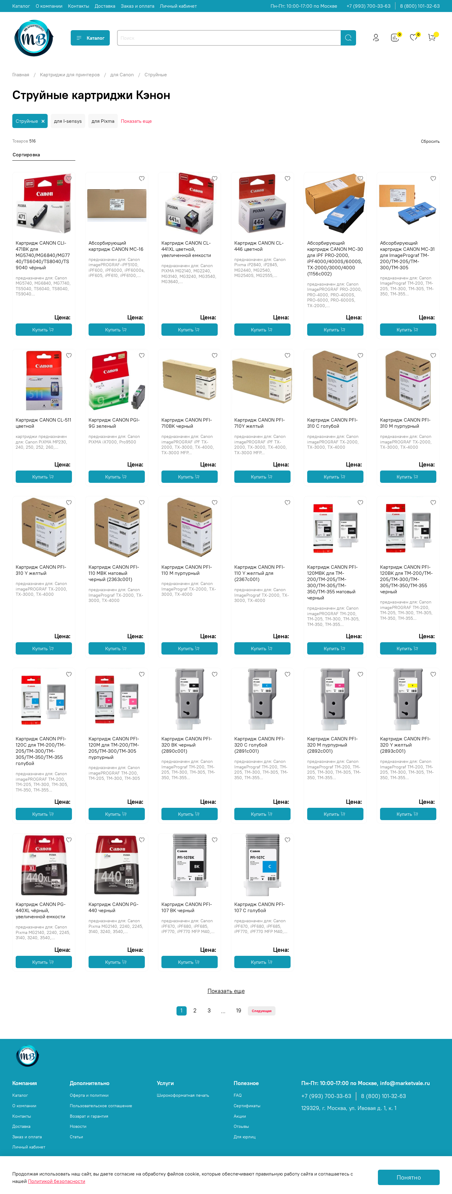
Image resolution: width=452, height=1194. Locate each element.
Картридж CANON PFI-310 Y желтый (41, 570)
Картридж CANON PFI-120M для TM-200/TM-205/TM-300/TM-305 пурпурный (114, 747)
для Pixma (103, 121)
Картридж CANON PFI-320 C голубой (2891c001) (259, 744)
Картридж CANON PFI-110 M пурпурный (186, 570)
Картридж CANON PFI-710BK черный (186, 423)
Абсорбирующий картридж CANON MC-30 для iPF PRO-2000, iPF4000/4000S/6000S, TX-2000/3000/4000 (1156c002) (335, 258)
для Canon (122, 74)
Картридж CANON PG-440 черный (113, 907)
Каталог (21, 6)
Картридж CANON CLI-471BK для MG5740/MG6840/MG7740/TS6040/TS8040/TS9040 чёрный (43, 255)
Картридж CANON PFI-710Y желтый (259, 423)
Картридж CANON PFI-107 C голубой (259, 907)
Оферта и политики (89, 1095)
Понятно (409, 1177)
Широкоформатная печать (183, 1095)
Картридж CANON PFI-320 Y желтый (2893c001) (405, 744)
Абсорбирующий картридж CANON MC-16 (116, 246)
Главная (20, 74)
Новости (78, 1126)
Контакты (78, 6)
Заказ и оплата (137, 6)
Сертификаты (247, 1105)
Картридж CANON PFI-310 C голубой (332, 423)
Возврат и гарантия (89, 1116)
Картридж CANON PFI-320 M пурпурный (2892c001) (332, 744)
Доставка (105, 6)
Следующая (262, 1010)
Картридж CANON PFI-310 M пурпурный (405, 423)
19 (238, 1010)
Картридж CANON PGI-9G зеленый (114, 423)
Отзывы (241, 1126)
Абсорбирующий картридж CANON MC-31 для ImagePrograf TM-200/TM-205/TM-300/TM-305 (407, 255)
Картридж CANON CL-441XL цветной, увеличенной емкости (186, 249)
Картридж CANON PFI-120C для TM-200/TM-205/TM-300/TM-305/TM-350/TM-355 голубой (41, 750)
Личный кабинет (178, 6)
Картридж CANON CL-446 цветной (258, 246)
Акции (240, 1116)
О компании (49, 6)
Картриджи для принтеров (70, 74)
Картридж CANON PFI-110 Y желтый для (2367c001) (259, 573)
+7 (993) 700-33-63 (369, 6)
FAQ (238, 1095)
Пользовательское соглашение (101, 1105)
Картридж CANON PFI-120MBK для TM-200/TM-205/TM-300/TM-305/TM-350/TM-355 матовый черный (332, 582)
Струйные (27, 121)
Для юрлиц (245, 1137)
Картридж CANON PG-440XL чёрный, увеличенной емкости (40, 910)
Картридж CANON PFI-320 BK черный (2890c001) (186, 744)
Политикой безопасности (56, 1181)
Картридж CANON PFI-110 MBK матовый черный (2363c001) (114, 573)
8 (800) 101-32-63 (420, 6)
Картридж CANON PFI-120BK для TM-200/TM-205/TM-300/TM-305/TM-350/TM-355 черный (406, 579)
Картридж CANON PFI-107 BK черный (186, 907)
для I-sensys (68, 121)
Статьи (76, 1137)
